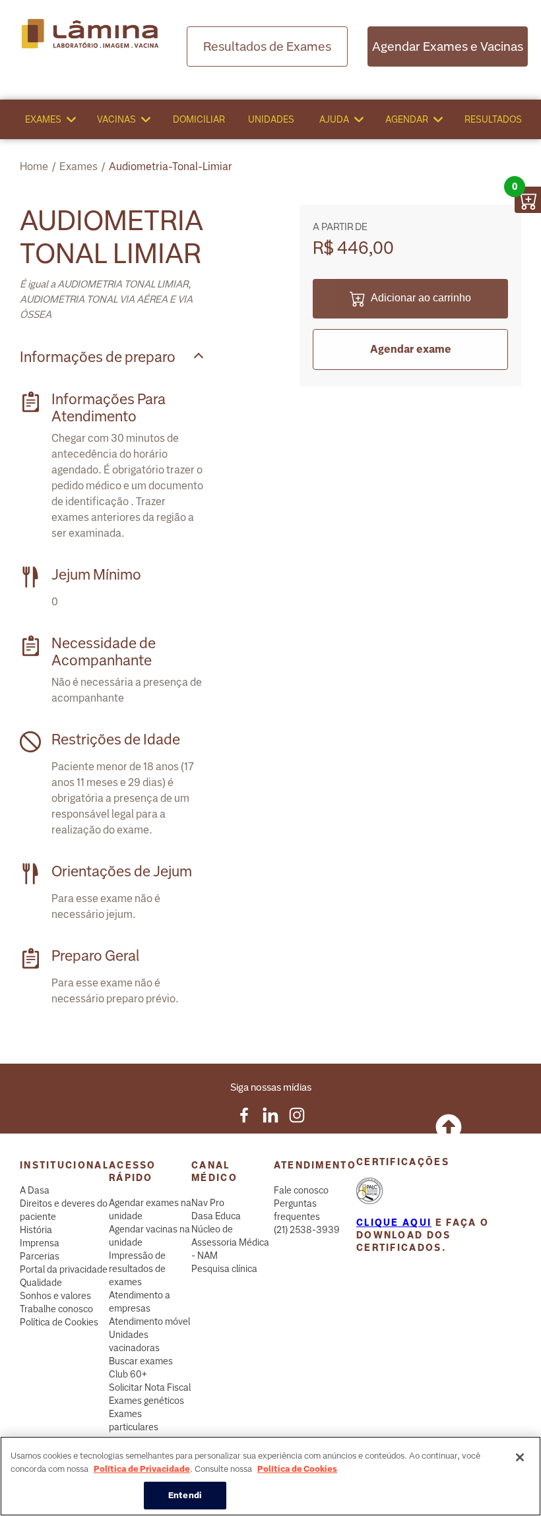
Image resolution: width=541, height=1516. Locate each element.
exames (78, 166)
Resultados (493, 119)
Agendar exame (410, 349)
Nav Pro (207, 1203)
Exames (43, 119)
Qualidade (41, 1282)
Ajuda (334, 119)
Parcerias (39, 1256)
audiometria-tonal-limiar (170, 166)
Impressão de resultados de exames (137, 1268)
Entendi (185, 1495)
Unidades (271, 119)
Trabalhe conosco (56, 1309)
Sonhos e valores (55, 1295)
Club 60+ (128, 1374)
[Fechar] (519, 1457)
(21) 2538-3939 (307, 1230)
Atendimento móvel (149, 1321)
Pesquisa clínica (224, 1268)
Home (34, 166)
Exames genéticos (146, 1400)
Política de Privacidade (142, 1469)
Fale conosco (301, 1190)
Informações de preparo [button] (97, 357)
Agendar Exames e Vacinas (447, 46)
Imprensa (39, 1243)
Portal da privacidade (64, 1269)
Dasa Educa (216, 1216)
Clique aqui (393, 1222)
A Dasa (34, 1190)
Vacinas (116, 119)
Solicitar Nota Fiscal (150, 1387)
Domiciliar (199, 119)
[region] (270, 1476)
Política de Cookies (59, 1322)
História (36, 1230)
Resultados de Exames (267, 46)
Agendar (406, 119)
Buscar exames (141, 1361)
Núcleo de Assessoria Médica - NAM (230, 1242)
